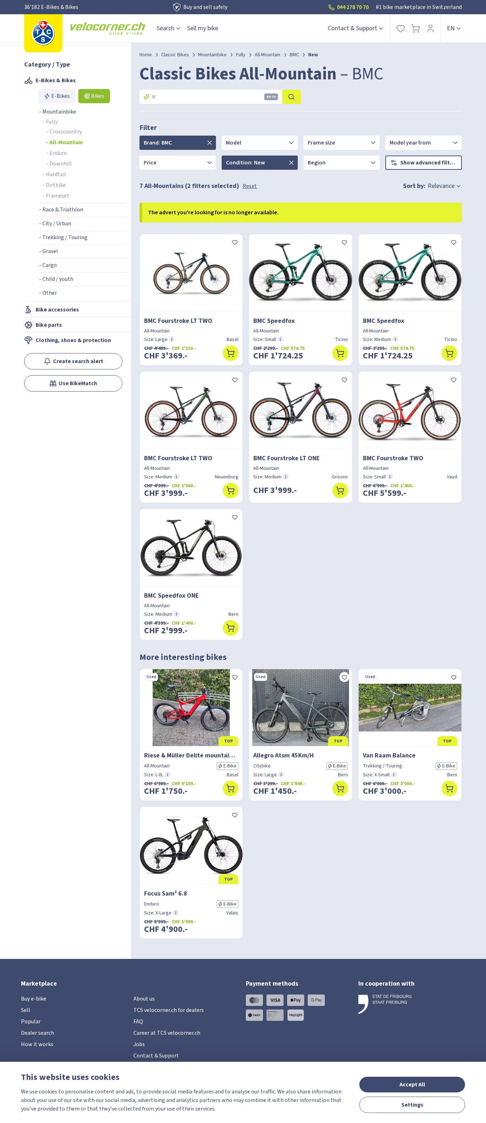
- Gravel (48, 251)
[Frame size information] (171, 339)
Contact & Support (352, 28)
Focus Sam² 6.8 (165, 893)
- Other (48, 293)
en (451, 28)
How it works (37, 1044)
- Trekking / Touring (63, 237)
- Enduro (56, 153)
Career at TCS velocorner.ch (166, 1033)
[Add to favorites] (235, 242)
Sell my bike (202, 28)
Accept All (412, 1084)
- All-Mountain (64, 142)
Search (165, 28)
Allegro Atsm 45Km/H (283, 755)
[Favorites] (400, 28)
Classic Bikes (175, 54)
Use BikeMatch (78, 383)
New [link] (313, 54)
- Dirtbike (54, 185)
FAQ (138, 1021)
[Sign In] (430, 28)
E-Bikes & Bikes (56, 80)
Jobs (139, 1044)
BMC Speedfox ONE (171, 595)
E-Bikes (60, 96)
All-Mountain (267, 54)
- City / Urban (55, 223)
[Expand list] (209, 143)
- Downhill (59, 164)
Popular (31, 1021)
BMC (294, 54)
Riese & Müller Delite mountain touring (191, 755)
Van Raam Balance (389, 755)
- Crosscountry (64, 132)
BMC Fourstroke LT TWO (178, 320)
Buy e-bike (33, 999)
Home (145, 54)
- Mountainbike (57, 112)
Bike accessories (57, 310)
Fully (240, 54)
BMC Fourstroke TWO (393, 458)
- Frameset (56, 196)
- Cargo (48, 265)
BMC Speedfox (274, 320)
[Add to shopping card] (230, 353)
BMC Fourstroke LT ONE (286, 458)
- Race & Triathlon (61, 210)
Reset (250, 186)
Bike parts (49, 325)
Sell (25, 1010)
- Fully (50, 122)
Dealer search (37, 1033)
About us (144, 999)
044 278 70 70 (353, 7)
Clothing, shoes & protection (73, 340)
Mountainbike (212, 54)
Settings (412, 1105)
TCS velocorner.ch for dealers (168, 1010)
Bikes (97, 96)
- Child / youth (56, 279)
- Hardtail (54, 174)
